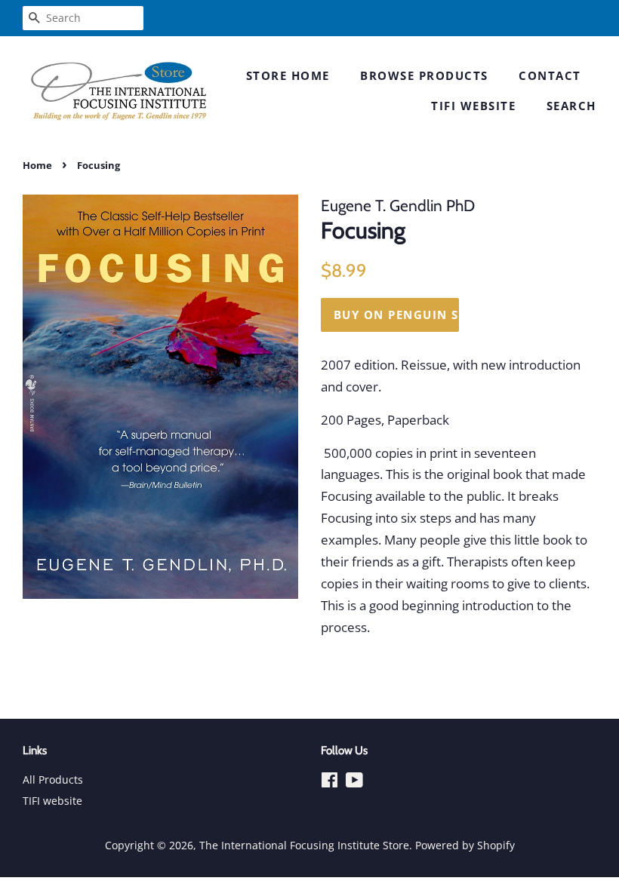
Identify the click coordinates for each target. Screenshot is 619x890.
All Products (53, 779)
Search (571, 105)
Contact (550, 75)
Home (37, 165)
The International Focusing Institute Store (304, 845)
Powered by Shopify (465, 845)
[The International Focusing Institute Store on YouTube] (354, 782)
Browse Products (424, 75)
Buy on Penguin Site (396, 314)
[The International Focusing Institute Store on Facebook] (329, 782)
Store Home (288, 75)
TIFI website (473, 105)
